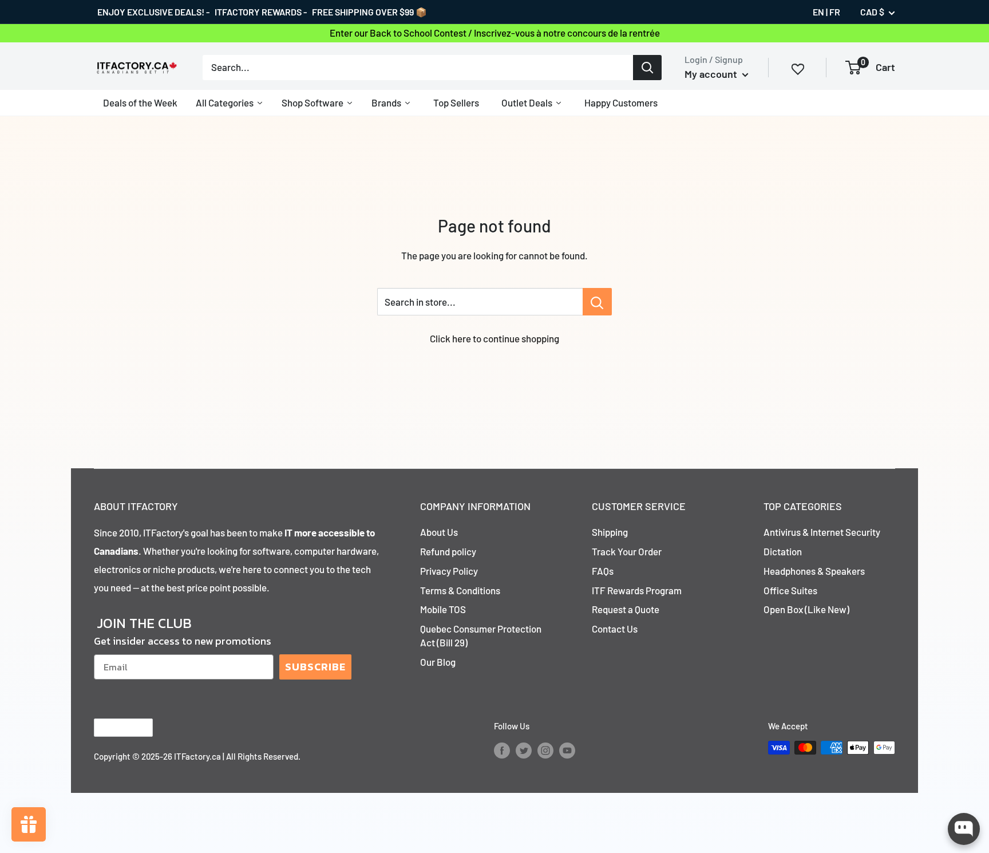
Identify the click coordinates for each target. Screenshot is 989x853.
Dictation (782, 551)
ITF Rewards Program (637, 590)
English (113, 727)
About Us (439, 532)
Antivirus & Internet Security (821, 532)
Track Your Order (627, 551)
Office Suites (790, 590)
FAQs (603, 570)
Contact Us (615, 628)
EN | (820, 11)
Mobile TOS (443, 609)
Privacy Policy (449, 570)
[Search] (647, 67)
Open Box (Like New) (806, 609)
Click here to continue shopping (494, 338)
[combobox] (418, 67)
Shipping (610, 532)
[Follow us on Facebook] (502, 749)
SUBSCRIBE (315, 666)
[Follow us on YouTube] (567, 749)
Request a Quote (625, 609)
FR (834, 11)
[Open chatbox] (964, 829)
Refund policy (448, 551)
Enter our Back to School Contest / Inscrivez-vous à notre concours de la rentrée (495, 32)
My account (712, 74)
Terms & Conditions (460, 590)
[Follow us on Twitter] (524, 749)
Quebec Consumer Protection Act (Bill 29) (480, 635)
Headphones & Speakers (814, 570)
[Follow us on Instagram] (545, 749)
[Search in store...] (597, 301)
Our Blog (438, 662)
